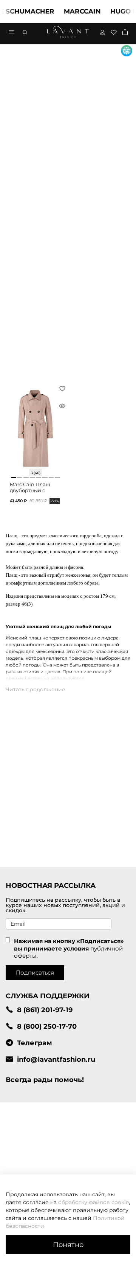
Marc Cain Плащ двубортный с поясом (30, 490)
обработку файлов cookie (93, 1202)
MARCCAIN (77, 11)
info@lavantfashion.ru (56, 1059)
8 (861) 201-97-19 (45, 1009)
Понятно (68, 1244)
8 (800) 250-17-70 (47, 1026)
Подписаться (35, 972)
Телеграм (34, 1042)
